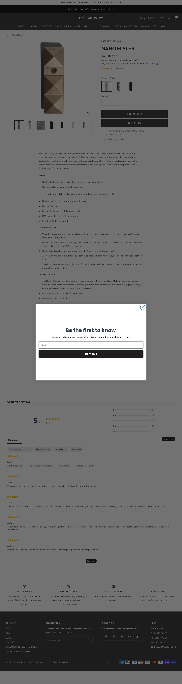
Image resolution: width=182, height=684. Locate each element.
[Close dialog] (142, 307)
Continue (91, 354)
